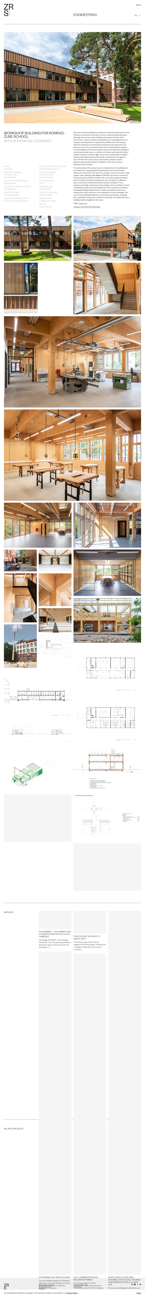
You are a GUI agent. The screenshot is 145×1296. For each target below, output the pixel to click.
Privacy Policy (72, 1293)
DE (140, 15)
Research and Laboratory (51, 3)
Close (139, 1293)
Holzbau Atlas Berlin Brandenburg (86, 206)
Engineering (85, 14)
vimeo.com (83, 203)
